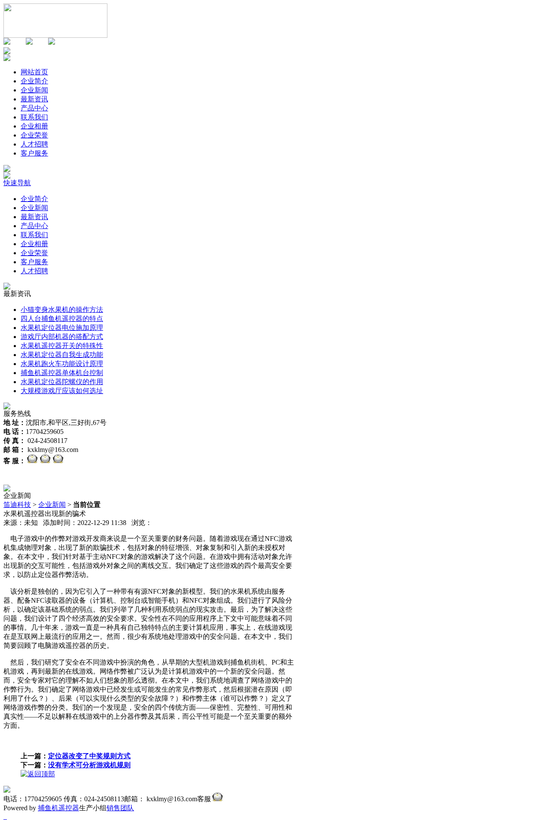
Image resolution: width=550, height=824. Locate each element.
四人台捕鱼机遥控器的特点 (62, 318)
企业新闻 (34, 207)
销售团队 (120, 808)
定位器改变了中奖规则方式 (89, 756)
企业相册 (34, 243)
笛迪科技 (17, 504)
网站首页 (34, 72)
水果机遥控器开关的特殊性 (62, 345)
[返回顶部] (38, 774)
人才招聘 (34, 271)
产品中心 (34, 225)
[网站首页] (55, 35)
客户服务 (34, 262)
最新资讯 (34, 216)
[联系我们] (51, 42)
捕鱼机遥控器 (58, 808)
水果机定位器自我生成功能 (62, 354)
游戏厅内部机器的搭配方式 (62, 336)
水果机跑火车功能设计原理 (62, 363)
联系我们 (34, 234)
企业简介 (34, 198)
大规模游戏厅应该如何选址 (62, 390)
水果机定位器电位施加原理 (62, 327)
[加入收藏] (6, 42)
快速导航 (17, 182)
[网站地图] (29, 42)
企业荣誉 (34, 252)
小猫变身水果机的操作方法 (62, 309)
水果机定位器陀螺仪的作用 (62, 381)
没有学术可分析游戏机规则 (89, 765)
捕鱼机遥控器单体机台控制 (62, 372)
